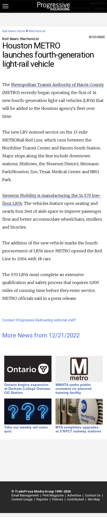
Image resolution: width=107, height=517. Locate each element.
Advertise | (74, 495)
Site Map (94, 499)
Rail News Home (13, 31)
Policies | (58, 499)
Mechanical (37, 31)
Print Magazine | (53, 495)
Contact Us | (93, 495)
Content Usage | (22, 499)
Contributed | (75, 499)
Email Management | (25, 495)
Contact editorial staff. (39, 320)
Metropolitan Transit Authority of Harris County (57, 84)
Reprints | (43, 499)
